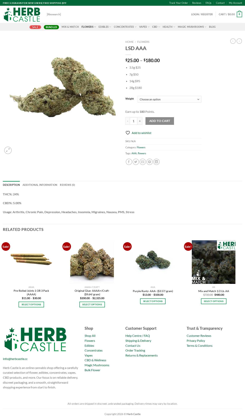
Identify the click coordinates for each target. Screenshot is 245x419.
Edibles (104, 26)
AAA (134, 153)
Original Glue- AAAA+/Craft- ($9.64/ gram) (92, 292)
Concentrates (124, 26)
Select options (31, 304)
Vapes (143, 26)
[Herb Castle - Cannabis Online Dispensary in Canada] (22, 14)
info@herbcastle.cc (15, 359)
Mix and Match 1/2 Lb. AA (213, 291)
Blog (212, 26)
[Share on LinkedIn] (156, 162)
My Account (235, 2)
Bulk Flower (92, 370)
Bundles (51, 27)
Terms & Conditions (199, 345)
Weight (129, 98)
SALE (35, 27)
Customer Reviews (199, 335)
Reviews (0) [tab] (67, 184)
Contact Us (132, 345)
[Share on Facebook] (129, 162)
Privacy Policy (196, 340)
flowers (142, 153)
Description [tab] (11, 184)
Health (168, 26)
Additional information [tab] (40, 184)
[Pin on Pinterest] (149, 162)
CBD (155, 26)
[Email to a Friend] (143, 162)
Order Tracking (135, 350)
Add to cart (159, 121)
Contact (220, 2)
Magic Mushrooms (191, 26)
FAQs (209, 2)
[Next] (242, 280)
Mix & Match (70, 26)
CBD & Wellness (95, 360)
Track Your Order (178, 2)
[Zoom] (8, 150)
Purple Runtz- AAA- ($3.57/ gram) (153, 291)
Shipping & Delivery (138, 340)
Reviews (196, 2)
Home (129, 41)
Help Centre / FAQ (137, 335)
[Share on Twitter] (136, 162)
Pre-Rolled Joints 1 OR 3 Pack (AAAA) (31, 292)
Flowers (87, 26)
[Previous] (3, 280)
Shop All (90, 335)
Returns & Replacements (141, 355)
